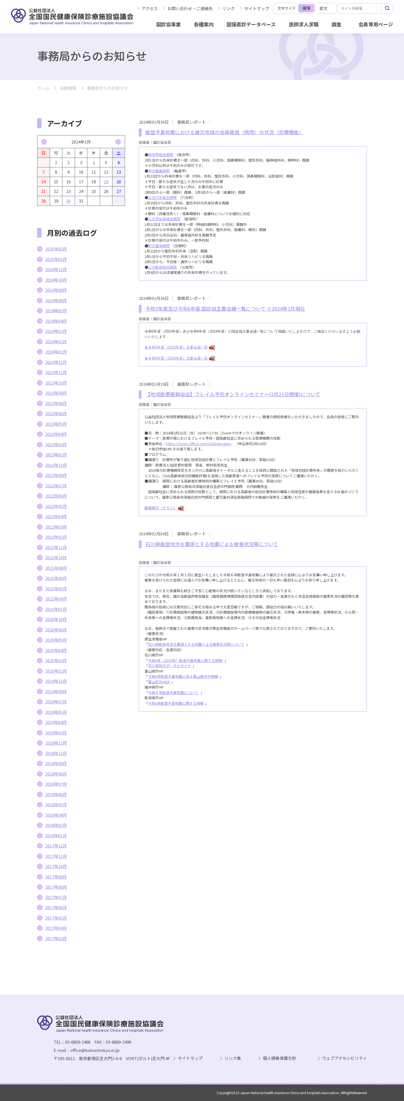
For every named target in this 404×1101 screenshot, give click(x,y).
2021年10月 (56, 557)
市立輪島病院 (159, 170)
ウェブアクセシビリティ (344, 1058)
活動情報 (68, 88)
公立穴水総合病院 (162, 197)
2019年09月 (56, 691)
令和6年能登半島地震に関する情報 (176, 703)
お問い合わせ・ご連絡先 (190, 8)
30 (68, 201)
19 (106, 181)
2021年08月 (56, 568)
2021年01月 (56, 609)
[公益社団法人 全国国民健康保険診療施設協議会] (72, 17)
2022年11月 (56, 465)
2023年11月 (56, 372)
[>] (118, 142)
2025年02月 (56, 249)
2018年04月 (56, 815)
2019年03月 (56, 732)
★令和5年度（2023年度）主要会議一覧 (179, 347)
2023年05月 (56, 424)
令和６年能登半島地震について (173, 692)
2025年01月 (56, 259)
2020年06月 (56, 630)
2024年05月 (56, 310)
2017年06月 (56, 907)
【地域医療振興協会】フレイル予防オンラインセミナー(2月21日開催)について (232, 394)
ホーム (43, 88)
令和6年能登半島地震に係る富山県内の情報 (183, 676)
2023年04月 (56, 434)
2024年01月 (56, 352)
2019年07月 (56, 701)
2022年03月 (56, 527)
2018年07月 (56, 784)
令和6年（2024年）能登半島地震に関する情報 (185, 660)
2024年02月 (56, 341)
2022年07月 (56, 485)
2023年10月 (56, 383)
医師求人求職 (304, 24)
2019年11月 (56, 681)
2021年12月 (56, 547)
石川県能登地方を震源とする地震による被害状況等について (211, 543)
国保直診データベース (251, 24)
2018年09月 (56, 763)
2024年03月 (56, 331)
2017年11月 (56, 856)
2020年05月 (56, 640)
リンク (228, 8)
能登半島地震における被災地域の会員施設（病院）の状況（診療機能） (224, 132)
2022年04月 (56, 516)
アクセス (150, 8)
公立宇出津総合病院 (164, 218)
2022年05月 (56, 506)
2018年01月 (56, 835)
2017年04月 (56, 928)
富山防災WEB (159, 681)
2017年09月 (56, 877)
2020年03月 (56, 660)
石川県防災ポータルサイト (169, 665)
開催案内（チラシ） (163, 507)
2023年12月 (56, 362)
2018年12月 (56, 743)
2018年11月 (56, 753)
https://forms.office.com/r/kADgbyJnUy (198, 443)
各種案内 (204, 24)
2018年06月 (56, 794)
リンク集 (233, 1058)
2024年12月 (56, 269)
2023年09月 (56, 393)
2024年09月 (56, 290)
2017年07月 (56, 897)
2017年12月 (56, 846)
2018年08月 (56, 774)
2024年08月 (56, 300)
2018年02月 (56, 825)
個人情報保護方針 (279, 1058)
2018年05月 (56, 804)
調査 (336, 24)
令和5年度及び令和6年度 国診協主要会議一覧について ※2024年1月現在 (225, 308)
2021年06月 (56, 578)
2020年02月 (56, 671)
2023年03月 (56, 444)
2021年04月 (56, 599)
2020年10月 (56, 619)
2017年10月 (56, 866)
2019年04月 (56, 722)
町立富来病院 (159, 245)
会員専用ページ (375, 24)
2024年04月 (56, 321)
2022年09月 (56, 475)
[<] (44, 142)
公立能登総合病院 (162, 267)
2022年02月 (56, 537)
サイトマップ (256, 8)
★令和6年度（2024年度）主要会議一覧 (179, 358)
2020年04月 (56, 650)
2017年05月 (56, 918)
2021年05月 (56, 588)
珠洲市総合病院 (160, 154)
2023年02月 (56, 454)
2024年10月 (56, 280)
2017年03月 (56, 938)
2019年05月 (56, 712)
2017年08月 (56, 887)
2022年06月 (56, 496)
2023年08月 (56, 403)
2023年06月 (56, 413)
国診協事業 (168, 24)
